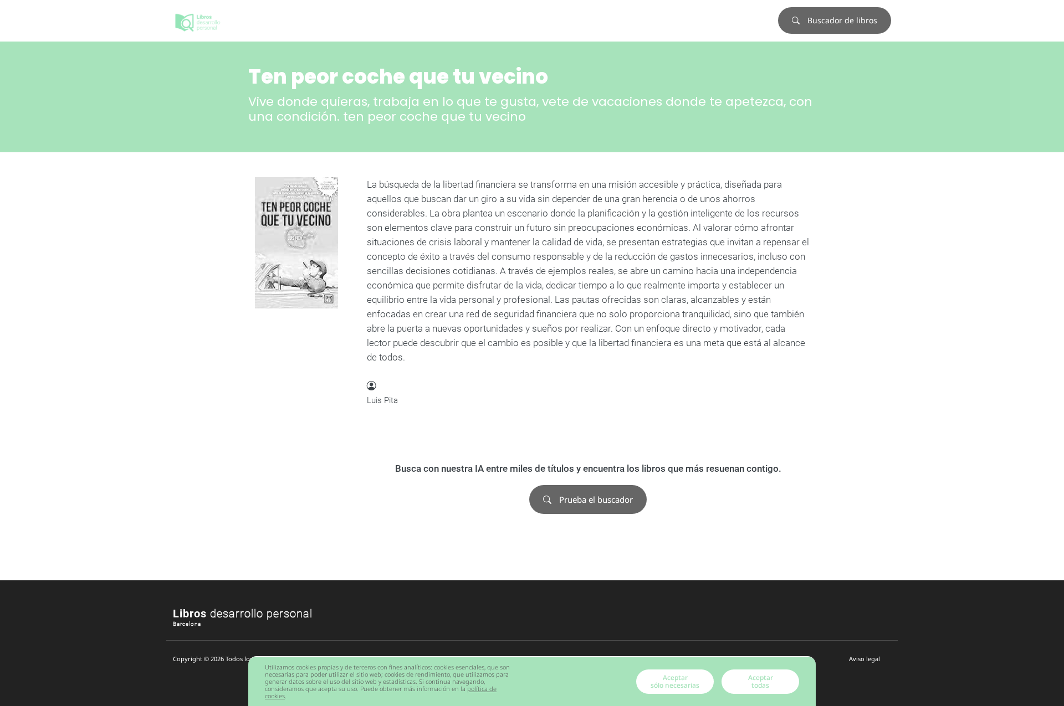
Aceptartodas (760, 681)
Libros (243, 613)
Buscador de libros (841, 20)
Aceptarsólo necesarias (675, 681)
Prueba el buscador (595, 499)
